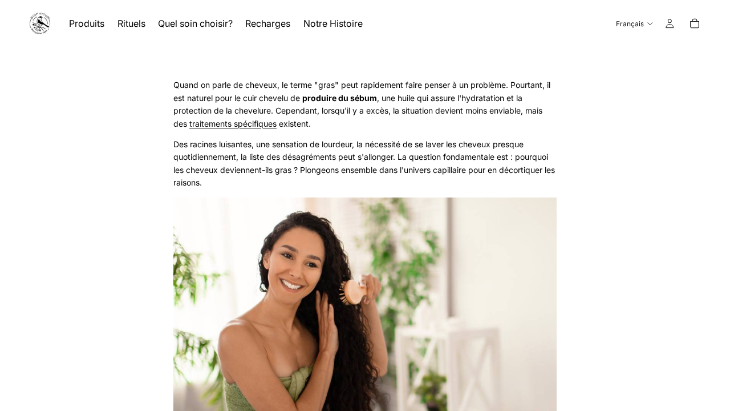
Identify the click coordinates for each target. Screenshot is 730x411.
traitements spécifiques (233, 123)
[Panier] (694, 23)
